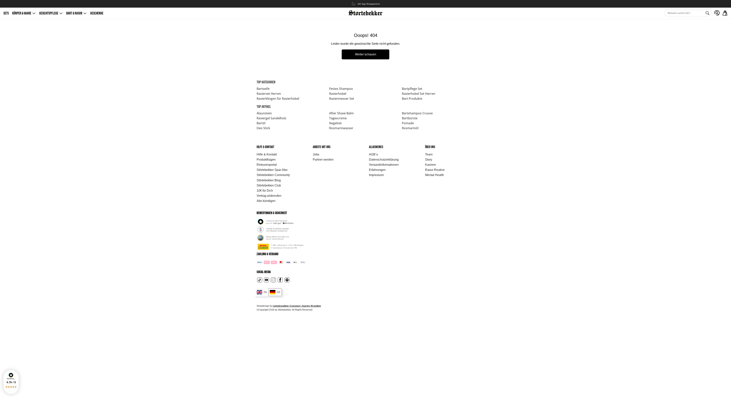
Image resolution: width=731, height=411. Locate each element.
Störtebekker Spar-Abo (272, 169)
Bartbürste (409, 118)
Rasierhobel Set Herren (418, 94)
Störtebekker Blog (269, 180)
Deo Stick (263, 128)
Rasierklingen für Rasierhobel (278, 98)
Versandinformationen (384, 164)
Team (429, 154)
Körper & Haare (21, 13)
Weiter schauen (365, 54)
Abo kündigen (266, 200)
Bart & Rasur (74, 13)
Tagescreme (338, 118)
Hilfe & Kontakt (267, 154)
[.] (717, 13)
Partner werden (323, 159)
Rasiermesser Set (341, 98)
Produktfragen (266, 159)
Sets (6, 13)
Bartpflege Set (412, 89)
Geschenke (96, 13)
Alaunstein (264, 113)
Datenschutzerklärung (384, 159)
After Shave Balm (341, 113)
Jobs (316, 154)
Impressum (376, 175)
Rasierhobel (337, 94)
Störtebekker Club (269, 185)
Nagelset (335, 123)
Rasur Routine (435, 169)
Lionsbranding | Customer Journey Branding (297, 306)
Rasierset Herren (269, 94)
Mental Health (434, 175)
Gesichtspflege (48, 13)
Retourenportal (267, 164)
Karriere (430, 164)
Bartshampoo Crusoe (417, 113)
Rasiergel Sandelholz (271, 118)
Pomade (408, 123)
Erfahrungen (377, 169)
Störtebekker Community (273, 175)
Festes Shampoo (341, 89)
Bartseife (263, 89)
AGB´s (373, 154)
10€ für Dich (265, 190)
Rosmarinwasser (341, 128)
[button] (11, 382)
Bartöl (261, 123)
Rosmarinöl (410, 128)
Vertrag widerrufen (269, 195)
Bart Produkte (412, 98)
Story (428, 159)
